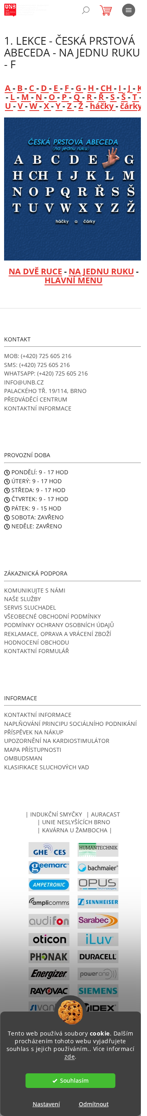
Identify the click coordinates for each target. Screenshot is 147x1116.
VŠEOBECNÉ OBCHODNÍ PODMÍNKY (52, 616)
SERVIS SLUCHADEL (30, 607)
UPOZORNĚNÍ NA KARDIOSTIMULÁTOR (56, 741)
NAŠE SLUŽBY (22, 599)
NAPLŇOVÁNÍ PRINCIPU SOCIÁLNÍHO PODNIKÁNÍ (70, 724)
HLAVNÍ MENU (73, 280)
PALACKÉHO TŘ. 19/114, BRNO (45, 391)
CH (107, 88)
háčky (103, 105)
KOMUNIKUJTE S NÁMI (34, 590)
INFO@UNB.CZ (24, 382)
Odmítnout (94, 1104)
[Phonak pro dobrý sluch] (49, 956)
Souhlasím (74, 1080)
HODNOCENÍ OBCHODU (36, 642)
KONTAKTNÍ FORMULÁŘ (36, 651)
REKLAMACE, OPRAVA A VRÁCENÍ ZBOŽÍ (57, 634)
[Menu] (128, 10)
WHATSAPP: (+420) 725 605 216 (46, 373)
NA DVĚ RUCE (35, 271)
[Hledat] (86, 10)
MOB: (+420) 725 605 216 (37, 356)
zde (70, 1056)
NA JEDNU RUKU (101, 271)
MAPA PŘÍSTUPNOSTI (32, 750)
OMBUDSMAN (23, 758)
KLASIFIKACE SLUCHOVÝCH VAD (46, 767)
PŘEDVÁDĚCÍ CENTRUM (35, 399)
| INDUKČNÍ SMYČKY (53, 814)
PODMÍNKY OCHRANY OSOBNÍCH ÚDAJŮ (59, 625)
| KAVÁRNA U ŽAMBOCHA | (74, 830)
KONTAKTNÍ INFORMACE (37, 408)
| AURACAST (103, 814)
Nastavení (46, 1104)
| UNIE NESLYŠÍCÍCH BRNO (73, 822)
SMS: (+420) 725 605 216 (37, 365)
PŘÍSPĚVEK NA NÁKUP (33, 732)
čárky (131, 105)
